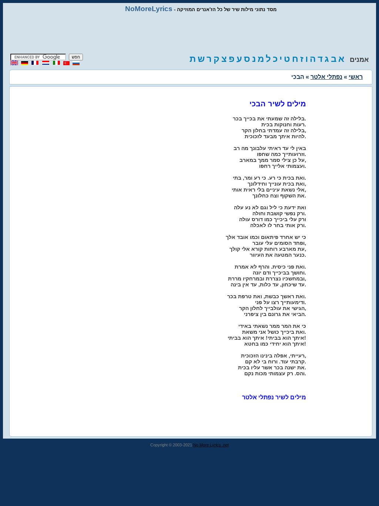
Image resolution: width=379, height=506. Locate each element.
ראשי (356, 77)
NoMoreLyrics (148, 9)
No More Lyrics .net (211, 445)
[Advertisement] (189, 33)
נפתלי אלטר (326, 77)
